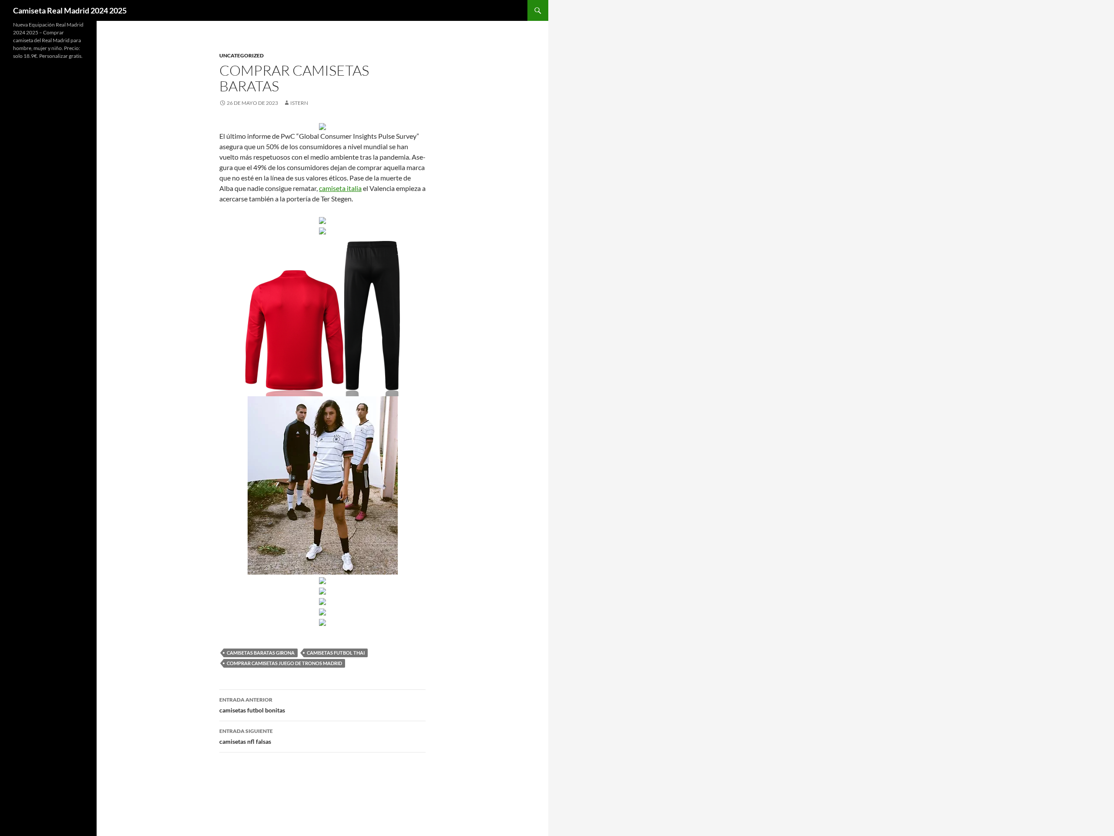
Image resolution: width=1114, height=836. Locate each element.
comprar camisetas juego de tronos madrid (284, 663)
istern (299, 103)
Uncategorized (241, 55)
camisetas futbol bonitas (252, 705)
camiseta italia (340, 188)
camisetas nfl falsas (246, 736)
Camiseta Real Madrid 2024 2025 (70, 10)
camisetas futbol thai (336, 652)
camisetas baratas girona (261, 652)
